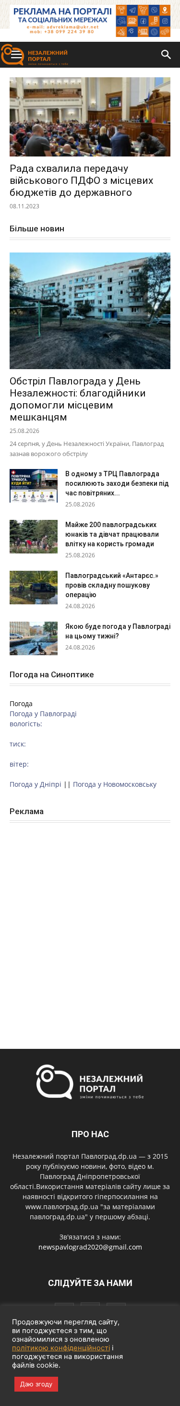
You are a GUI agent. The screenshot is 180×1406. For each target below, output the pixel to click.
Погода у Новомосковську (114, 784)
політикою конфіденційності (61, 1348)
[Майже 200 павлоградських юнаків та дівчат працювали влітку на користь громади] (34, 536)
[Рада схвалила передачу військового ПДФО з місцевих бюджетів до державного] (90, 116)
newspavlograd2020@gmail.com (90, 1246)
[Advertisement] (90, 925)
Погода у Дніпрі (35, 784)
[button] (166, 55)
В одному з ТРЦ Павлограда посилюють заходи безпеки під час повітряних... (117, 483)
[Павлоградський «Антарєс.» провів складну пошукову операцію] (34, 587)
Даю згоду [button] (36, 1384)
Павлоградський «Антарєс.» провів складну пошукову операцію (111, 585)
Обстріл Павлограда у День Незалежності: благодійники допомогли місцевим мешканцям (78, 399)
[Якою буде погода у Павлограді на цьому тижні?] (34, 638)
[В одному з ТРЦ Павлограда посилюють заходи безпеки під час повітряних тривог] (34, 486)
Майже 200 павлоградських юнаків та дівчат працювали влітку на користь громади (112, 534)
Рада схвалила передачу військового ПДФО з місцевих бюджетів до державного (81, 180)
